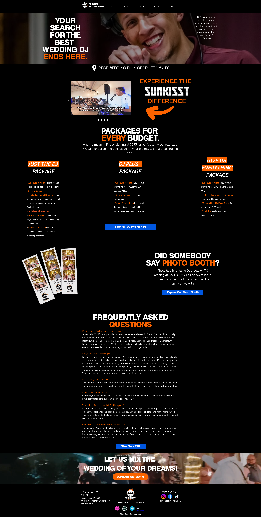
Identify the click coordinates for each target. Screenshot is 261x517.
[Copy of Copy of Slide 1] (101, 120)
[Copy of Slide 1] (98, 120)
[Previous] (68, 100)
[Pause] (73, 115)
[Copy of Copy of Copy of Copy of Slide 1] (107, 120)
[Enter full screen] (128, 115)
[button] (141, 6)
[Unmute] (77, 115)
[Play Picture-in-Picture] (125, 115)
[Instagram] (163, 496)
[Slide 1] (95, 120)
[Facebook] (170, 496)
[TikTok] (177, 496)
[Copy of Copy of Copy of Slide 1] (104, 120)
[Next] (134, 100)
